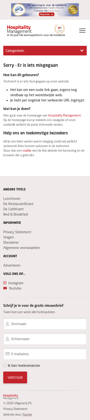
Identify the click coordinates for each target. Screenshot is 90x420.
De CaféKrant (13, 209)
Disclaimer (11, 242)
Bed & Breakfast (15, 214)
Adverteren (12, 265)
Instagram (15, 283)
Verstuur (15, 377)
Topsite (27, 414)
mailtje (27, 150)
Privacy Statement (17, 232)
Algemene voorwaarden (21, 247)
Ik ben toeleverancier (24, 365)
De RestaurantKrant (18, 204)
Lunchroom (11, 198)
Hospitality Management (64, 115)
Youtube (15, 288)
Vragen (8, 237)
